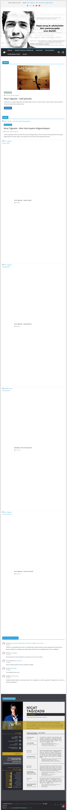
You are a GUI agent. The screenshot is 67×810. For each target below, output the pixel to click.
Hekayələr (39, 50)
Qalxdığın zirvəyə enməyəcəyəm (23, 447)
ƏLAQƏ (25, 54)
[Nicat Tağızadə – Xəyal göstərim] (7, 325)
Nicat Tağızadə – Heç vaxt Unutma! (23, 571)
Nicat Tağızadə (8, 92)
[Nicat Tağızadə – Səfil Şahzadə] (33, 77)
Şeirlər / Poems (7, 124)
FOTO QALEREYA (49, 50)
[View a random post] (63, 52)
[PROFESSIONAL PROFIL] (33, 703)
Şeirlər (10, 50)
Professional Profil (14, 54)
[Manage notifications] (63, 806)
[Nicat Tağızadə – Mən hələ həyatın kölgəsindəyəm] (33, 121)
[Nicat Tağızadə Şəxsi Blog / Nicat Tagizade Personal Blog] (4, 52)
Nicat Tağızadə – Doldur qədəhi (22, 200)
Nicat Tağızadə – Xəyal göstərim (23, 324)
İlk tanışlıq (14, 653)
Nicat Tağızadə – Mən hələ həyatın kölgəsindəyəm (40, 2)
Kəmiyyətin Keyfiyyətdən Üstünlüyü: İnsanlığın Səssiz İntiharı (28, 643)
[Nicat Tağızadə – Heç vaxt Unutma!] (7, 572)
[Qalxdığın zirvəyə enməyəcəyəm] (7, 448)
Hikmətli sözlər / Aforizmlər (24, 50)
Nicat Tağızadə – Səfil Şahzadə (18, 98)
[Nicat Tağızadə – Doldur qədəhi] (7, 201)
